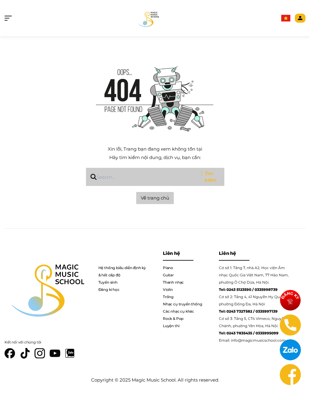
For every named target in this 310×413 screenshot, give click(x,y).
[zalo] (69, 353)
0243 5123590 (238, 289)
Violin (168, 289)
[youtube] (55, 353)
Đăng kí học (109, 289)
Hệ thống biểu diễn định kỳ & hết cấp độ (122, 271)
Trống (168, 296)
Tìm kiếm (210, 177)
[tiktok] (25, 353)
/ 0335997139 (265, 311)
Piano (168, 267)
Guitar (168, 275)
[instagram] (40, 353)
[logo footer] (46, 286)
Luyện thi (171, 326)
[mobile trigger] (10, 18)
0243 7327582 (239, 311)
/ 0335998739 (265, 289)
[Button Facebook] (290, 374)
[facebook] (10, 353)
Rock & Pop (173, 318)
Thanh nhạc (173, 282)
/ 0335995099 (266, 333)
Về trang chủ (155, 198)
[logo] (148, 18)
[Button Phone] (290, 325)
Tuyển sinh (107, 282)
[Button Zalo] (290, 349)
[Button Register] (290, 300)
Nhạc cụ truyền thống (182, 304)
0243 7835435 (239, 333)
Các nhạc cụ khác (178, 311)
